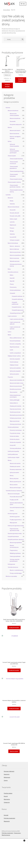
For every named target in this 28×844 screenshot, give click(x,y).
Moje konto (7, 799)
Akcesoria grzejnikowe (16, 542)
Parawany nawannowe (16, 469)
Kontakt (6, 815)
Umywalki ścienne (16, 307)
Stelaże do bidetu (14, 436)
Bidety (11, 275)
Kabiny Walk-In (14, 403)
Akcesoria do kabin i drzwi (16, 383)
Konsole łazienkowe (15, 341)
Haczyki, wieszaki (14, 213)
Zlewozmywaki (12, 155)
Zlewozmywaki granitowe (16, 171)
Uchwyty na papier (15, 240)
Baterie (10, 127)
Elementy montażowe (16, 430)
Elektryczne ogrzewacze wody (16, 525)
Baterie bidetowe (14, 249)
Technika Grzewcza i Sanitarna (14, 490)
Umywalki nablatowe (17, 299)
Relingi (12, 231)
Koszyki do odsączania (16, 124)
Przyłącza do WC (14, 499)
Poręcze (12, 228)
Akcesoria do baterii (15, 130)
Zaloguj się (7, 802)
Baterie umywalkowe (15, 255)
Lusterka (12, 222)
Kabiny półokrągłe (14, 400)
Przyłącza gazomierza (16, 519)
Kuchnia (8, 107)
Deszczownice (13, 392)
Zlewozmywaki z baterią (14, 182)
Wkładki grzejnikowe (15, 553)
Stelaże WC (13, 445)
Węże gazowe (13, 522)
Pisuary (12, 284)
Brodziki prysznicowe (15, 389)
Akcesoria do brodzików (16, 380)
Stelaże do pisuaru (14, 439)
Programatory (14, 550)
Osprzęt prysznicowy (15, 409)
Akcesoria (10, 198)
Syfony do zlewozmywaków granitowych (14, 150)
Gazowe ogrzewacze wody (15, 533)
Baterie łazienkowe (13, 243)
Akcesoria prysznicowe (16, 386)
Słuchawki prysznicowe (16, 415)
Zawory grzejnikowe (15, 556)
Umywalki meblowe (17, 296)
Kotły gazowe (11, 564)
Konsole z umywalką (15, 344)
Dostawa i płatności (9, 771)
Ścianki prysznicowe (15, 412)
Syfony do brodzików (15, 368)
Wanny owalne (14, 484)
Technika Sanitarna (13, 567)
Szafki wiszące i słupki (13, 457)
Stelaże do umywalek (15, 442)
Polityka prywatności (9, 818)
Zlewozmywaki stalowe (16, 179)
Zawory (12, 510)
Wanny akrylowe (14, 478)
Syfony (9, 141)
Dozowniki (12, 121)
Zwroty (6, 780)
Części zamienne (12, 316)
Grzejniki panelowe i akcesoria (16, 539)
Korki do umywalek (15, 359)
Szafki (11, 350)
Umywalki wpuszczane (18, 310)
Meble (9, 335)
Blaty (9, 269)
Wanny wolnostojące (15, 487)
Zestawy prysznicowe (15, 424)
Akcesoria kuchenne (13, 110)
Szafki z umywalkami (15, 353)
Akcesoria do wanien (15, 463)
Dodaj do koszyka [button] (7, 85)
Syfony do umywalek (15, 371)
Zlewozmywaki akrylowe (16, 158)
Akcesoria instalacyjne (14, 493)
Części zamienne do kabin (16, 319)
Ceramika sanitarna (13, 272)
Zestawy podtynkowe (15, 448)
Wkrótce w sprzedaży (11, 576)
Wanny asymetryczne (15, 481)
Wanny (9, 460)
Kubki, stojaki (13, 219)
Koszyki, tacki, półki (15, 216)
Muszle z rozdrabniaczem (16, 570)
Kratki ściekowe (14, 362)
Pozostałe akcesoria (15, 496)
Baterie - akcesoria (15, 246)
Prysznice (10, 377)
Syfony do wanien (14, 374)
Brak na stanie (14, 751)
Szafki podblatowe (13, 454)
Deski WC (12, 278)
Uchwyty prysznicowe (15, 418)
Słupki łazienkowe (14, 347)
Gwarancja (6, 774)
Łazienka (8, 194)
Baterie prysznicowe (15, 252)
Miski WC (12, 281)
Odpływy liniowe (14, 365)
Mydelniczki (13, 225)
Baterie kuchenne (14, 133)
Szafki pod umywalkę (13, 451)
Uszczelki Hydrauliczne (16, 507)
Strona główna (6, 10)
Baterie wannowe (14, 258)
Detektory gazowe (15, 516)
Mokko (11, 201)
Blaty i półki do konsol (16, 338)
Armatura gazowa (12, 513)
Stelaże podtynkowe (15, 290)
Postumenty (13, 287)
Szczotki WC (13, 237)
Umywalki (12, 293)
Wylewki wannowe (14, 261)
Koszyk (6, 796)
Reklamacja (7, 777)
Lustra (9, 331)
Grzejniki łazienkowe (13, 536)
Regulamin (7, 821)
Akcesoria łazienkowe (13, 207)
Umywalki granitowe (15, 313)
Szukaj (14, 841)
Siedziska (12, 204)
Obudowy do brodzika (15, 406)
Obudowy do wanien (15, 466)
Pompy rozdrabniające (16, 573)
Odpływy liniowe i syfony (14, 356)
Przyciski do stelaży (15, 433)
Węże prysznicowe (14, 421)
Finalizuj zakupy (8, 793)
